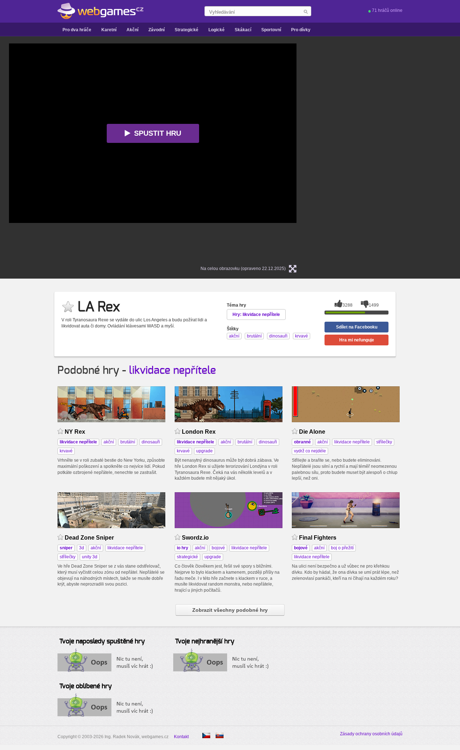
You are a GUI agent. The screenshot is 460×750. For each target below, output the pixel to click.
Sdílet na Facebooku (356, 327)
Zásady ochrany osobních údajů (371, 733)
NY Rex (75, 432)
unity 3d (89, 556)
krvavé (66, 450)
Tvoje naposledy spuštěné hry (102, 641)
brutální (127, 441)
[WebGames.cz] (100, 11)
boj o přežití (342, 547)
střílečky (384, 441)
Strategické (186, 29)
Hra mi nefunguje (356, 340)
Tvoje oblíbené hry (85, 686)
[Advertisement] (397, 151)
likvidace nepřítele (172, 370)
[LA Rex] (220, 735)
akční (109, 441)
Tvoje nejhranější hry (204, 641)
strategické (187, 556)
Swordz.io (195, 538)
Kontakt (181, 736)
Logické (216, 29)
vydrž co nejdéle (310, 450)
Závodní (156, 29)
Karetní (108, 29)
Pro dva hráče (77, 29)
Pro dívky (300, 29)
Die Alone (312, 432)
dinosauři (151, 441)
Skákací (243, 29)
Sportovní (271, 29)
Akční (132, 29)
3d (81, 547)
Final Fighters (317, 538)
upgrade (204, 450)
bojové (218, 547)
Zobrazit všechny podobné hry (230, 610)
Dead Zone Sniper (89, 538)
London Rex (199, 432)
